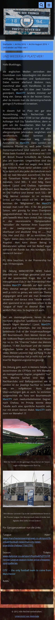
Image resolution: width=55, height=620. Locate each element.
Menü (49, 5)
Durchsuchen (41, 5)
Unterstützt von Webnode (27, 616)
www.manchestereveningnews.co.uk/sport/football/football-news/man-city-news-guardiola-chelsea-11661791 (27, 542)
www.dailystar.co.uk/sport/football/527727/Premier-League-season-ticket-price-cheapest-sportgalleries (26, 559)
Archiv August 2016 (38, 44)
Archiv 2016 (20, 44)
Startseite (7, 44)
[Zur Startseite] (27, 18)
